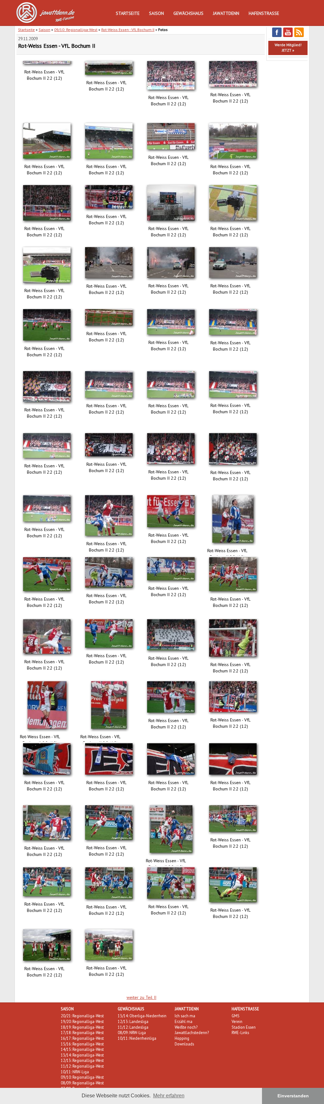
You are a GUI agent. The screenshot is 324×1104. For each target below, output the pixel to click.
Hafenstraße (264, 13)
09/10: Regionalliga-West (75, 29)
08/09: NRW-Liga (132, 1032)
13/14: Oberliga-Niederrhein (142, 1015)
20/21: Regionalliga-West (82, 1015)
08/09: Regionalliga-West (82, 1082)
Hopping (182, 1038)
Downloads (184, 1043)
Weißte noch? (186, 1027)
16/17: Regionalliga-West (82, 1038)
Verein (237, 1021)
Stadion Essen (244, 1027)
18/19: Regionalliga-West (82, 1027)
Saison (156, 13)
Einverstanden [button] (293, 1095)
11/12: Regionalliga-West (82, 1066)
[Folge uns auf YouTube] (288, 36)
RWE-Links (240, 1032)
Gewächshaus (188, 13)
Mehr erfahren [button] (168, 1095)
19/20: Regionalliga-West (82, 1021)
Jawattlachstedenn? (192, 1032)
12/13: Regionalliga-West (82, 1060)
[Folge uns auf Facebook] (277, 36)
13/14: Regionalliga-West (82, 1054)
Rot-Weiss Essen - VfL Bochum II (127, 29)
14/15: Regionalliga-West (82, 1049)
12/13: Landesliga (133, 1021)
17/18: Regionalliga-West (82, 1032)
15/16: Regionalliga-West (82, 1043)
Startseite (128, 13)
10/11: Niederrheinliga (137, 1038)
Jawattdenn (226, 13)
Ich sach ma (185, 1015)
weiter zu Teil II (141, 997)
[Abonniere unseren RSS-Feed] (299, 36)
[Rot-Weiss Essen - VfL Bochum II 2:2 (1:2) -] (47, 66)
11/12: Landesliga (133, 1027)
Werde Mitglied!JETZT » (288, 47)
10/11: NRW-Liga (75, 1071)
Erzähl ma (183, 1021)
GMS (236, 1015)
